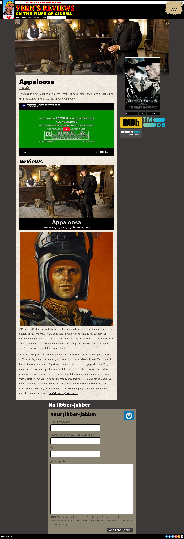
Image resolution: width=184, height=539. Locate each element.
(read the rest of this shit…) (63, 393)
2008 (24, 87)
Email (73, 435)
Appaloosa (66, 222)
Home (17, 17)
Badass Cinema (26, 17)
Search (44, 17)
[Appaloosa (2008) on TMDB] (154, 122)
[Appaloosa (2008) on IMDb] (131, 122)
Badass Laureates (132, 114)
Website (55, 448)
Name (60, 422)
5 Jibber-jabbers (79, 227)
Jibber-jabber (59, 461)
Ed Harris (143, 114)
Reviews (36, 17)
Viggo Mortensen (153, 114)
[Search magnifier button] (65, 18)
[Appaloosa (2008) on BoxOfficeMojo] (131, 133)
